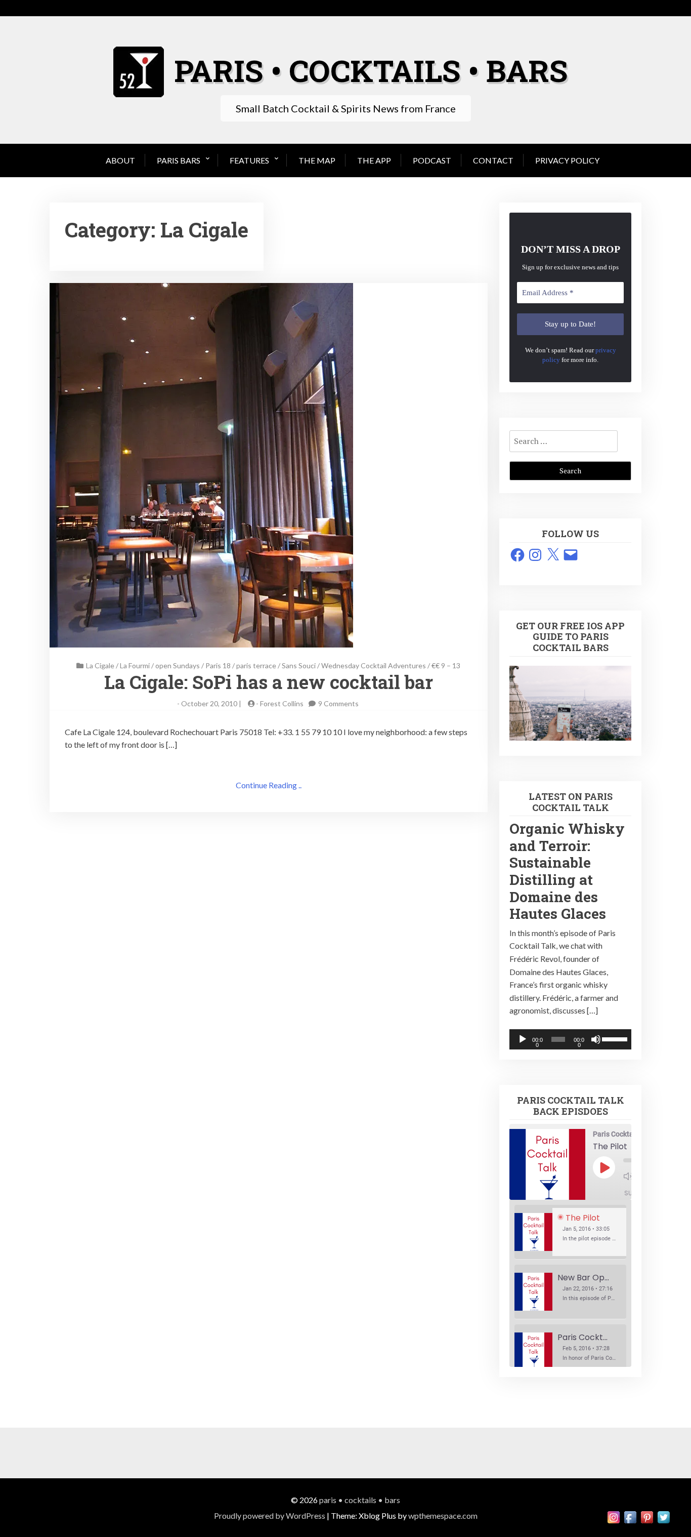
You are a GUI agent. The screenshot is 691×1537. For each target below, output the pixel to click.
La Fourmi (135, 665)
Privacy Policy (567, 160)
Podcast (432, 160)
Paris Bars (178, 160)
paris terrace (256, 665)
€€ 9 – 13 (445, 665)
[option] (570, 1232)
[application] (570, 1039)
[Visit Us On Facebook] (630, 1516)
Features (249, 160)
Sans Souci (299, 665)
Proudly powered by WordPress (269, 1515)
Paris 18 (218, 665)
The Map (316, 160)
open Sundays (177, 665)
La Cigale (100, 665)
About (120, 160)
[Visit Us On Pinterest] (646, 1516)
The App (374, 160)
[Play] (522, 1039)
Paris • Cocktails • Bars (359, 1500)
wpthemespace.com (443, 1515)
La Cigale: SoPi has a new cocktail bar (268, 682)
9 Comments (338, 703)
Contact (493, 160)
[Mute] (596, 1039)
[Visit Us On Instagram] (613, 1516)
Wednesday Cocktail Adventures (373, 665)
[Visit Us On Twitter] (663, 1516)
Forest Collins (282, 703)
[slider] (614, 1038)
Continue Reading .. (268, 785)
